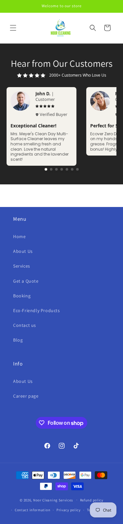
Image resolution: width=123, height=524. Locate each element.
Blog (18, 340)
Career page (26, 396)
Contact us (24, 325)
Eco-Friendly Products (36, 310)
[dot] (46, 169)
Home (19, 236)
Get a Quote (26, 281)
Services (21, 266)
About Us (23, 251)
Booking (22, 296)
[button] (13, 28)
